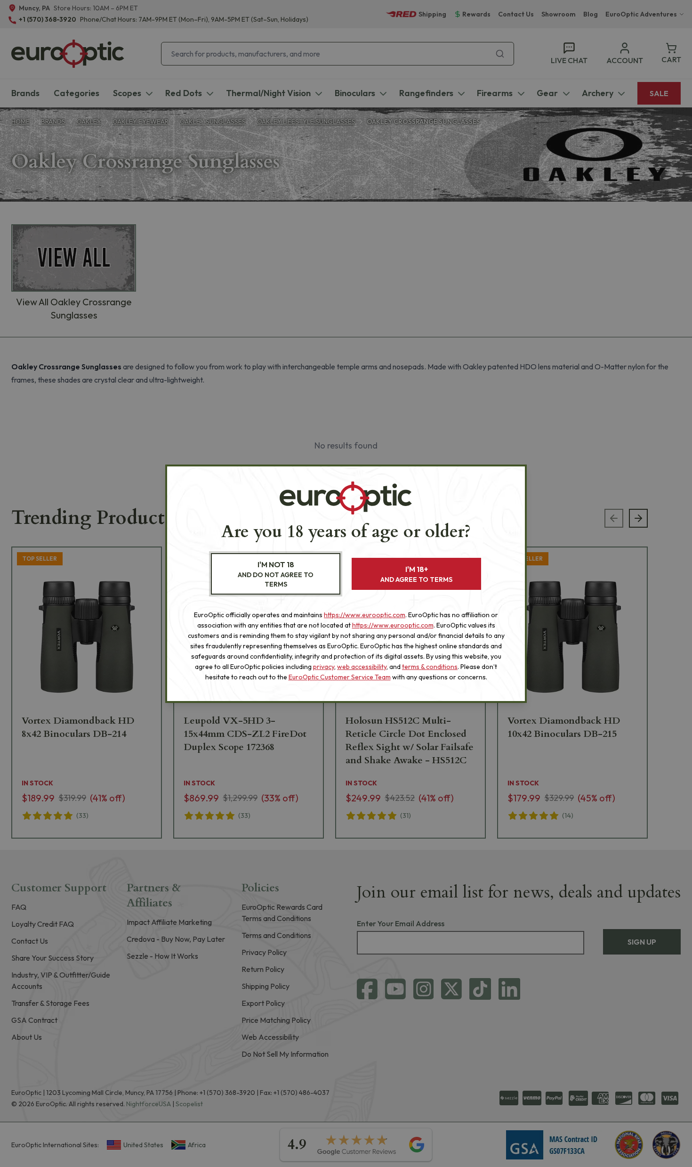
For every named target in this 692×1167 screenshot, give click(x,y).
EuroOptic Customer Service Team (340, 677)
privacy (323, 666)
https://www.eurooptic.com (364, 615)
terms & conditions (430, 666)
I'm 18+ (416, 574)
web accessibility (361, 666)
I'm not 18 (276, 574)
